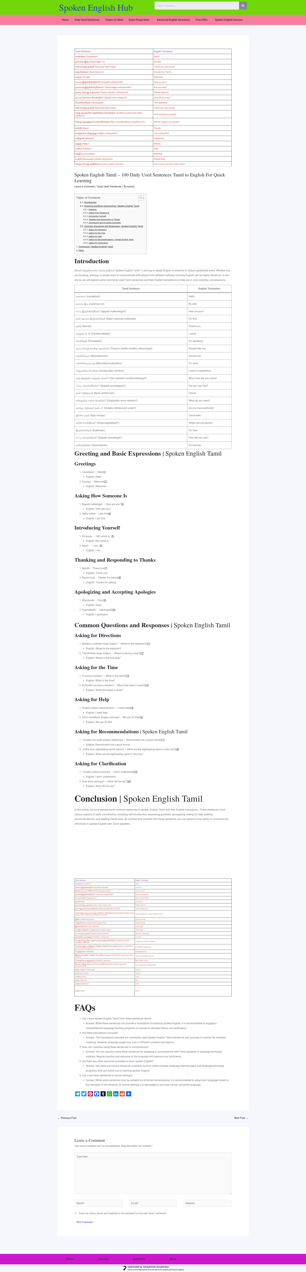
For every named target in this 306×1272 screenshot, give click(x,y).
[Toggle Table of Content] (139, 198)
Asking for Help (95, 236)
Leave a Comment (84, 186)
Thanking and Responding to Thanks (104, 219)
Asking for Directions (97, 230)
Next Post (241, 1117)
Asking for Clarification (98, 243)
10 (113, 609)
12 (141, 653)
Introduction (90, 202)
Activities (103, 1259)
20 (128, 781)
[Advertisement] (153, 851)
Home (65, 19)
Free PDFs (202, 19)
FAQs (81, 250)
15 (131, 707)
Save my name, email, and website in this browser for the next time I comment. (123, 1213)
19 (135, 771)
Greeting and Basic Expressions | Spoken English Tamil (111, 206)
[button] (140, 19)
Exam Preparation (139, 19)
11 (148, 643)
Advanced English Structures (173, 19)
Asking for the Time (97, 233)
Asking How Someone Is (99, 213)
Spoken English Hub (96, 7)
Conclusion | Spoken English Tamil (96, 246)
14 (146, 685)
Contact (70, 1259)
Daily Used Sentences (87, 19)
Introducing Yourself (97, 216)
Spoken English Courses (229, 19)
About (173, 1259)
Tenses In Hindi (114, 19)
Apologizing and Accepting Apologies (105, 223)
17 (162, 739)
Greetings (93, 209)
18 (177, 749)
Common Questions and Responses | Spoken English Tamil (113, 226)
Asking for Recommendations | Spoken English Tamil (111, 240)
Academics (139, 1259)
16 (141, 717)
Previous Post (67, 1117)
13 (127, 675)
